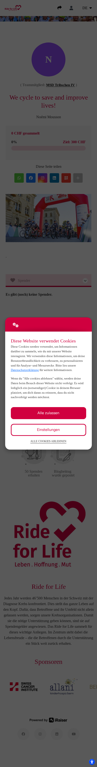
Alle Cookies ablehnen (48, 441)
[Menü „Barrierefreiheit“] (92, 762)
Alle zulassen (48, 413)
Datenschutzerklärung (25, 370)
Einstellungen (48, 429)
